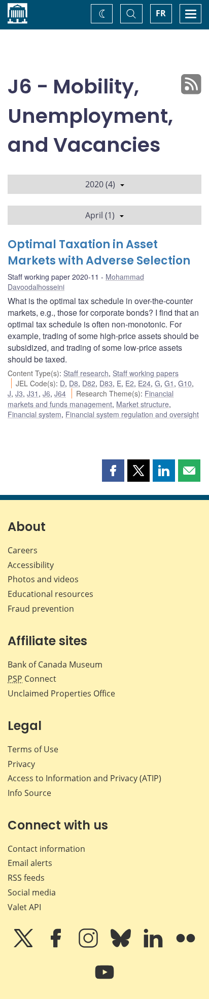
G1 (169, 383)
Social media (32, 892)
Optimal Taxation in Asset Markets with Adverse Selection (99, 253)
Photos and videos (43, 579)
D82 (88, 383)
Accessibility (31, 565)
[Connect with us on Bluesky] (122, 945)
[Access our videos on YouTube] (104, 979)
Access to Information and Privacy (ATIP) (84, 778)
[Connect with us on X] (24, 945)
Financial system (34, 414)
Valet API (24, 907)
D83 (106, 383)
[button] (113, 470)
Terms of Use (33, 749)
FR (161, 13)
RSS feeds (26, 877)
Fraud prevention (41, 608)
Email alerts (30, 863)
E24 (144, 383)
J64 (60, 393)
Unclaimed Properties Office (61, 693)
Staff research (86, 373)
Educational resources (50, 594)
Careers (23, 550)
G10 (185, 383)
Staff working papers (146, 373)
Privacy (21, 764)
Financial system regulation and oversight (132, 414)
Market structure (142, 404)
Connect (32, 678)
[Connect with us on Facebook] (57, 945)
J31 (33, 393)
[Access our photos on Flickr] (185, 945)
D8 (73, 383)
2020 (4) (100, 184)
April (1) (100, 215)
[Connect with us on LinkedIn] (154, 945)
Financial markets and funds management (90, 398)
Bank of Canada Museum (55, 664)
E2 (129, 383)
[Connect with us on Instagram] (89, 945)
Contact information (46, 848)
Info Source (29, 792)
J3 (19, 393)
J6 (46, 393)
